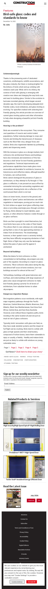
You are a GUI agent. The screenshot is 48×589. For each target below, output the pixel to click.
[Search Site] (5, 3)
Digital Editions (24, 545)
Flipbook (31, 500)
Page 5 (35, 348)
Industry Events (24, 558)
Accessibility (24, 536)
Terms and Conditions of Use (24, 528)
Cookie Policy (24, 541)
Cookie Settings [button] (17, 582)
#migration (18, 360)
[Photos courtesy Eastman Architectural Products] (31, 42)
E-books (24, 554)
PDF (39, 500)
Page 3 (21, 348)
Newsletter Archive (24, 550)
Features (8, 10)
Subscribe (24, 523)
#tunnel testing (11, 363)
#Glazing (8, 360)
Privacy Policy (24, 532)
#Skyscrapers (31, 360)
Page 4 (28, 348)
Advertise (24, 515)
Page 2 (14, 348)
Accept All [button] (31, 582)
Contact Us (24, 519)
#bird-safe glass (11, 356)
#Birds (23, 356)
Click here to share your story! (29, 352)
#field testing (33, 356)
